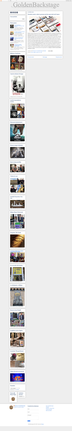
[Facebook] (11, 13)
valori (41, 52)
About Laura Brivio (49, 410)
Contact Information (49, 409)
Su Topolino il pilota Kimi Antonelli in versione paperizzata (19, 32)
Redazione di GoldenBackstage (20, 405)
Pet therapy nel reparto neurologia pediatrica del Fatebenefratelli (18, 45)
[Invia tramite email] (48, 50)
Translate (17, 389)
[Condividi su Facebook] (51, 50)
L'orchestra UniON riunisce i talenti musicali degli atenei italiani (16, 251)
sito (39, 52)
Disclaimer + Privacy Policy (50, 408)
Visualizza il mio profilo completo (19, 407)
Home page (45, 57)
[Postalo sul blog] (49, 50)
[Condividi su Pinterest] (52, 50)
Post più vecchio (59, 57)
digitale (35, 52)
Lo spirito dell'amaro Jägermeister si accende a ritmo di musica (19, 26)
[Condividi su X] (50, 50)
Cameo (32, 52)
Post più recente (31, 57)
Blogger (42, 424)
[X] (13, 13)
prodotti (37, 52)
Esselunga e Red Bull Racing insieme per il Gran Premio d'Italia (18, 38)
